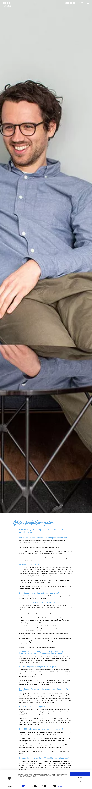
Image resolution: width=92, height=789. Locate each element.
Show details (59, 786)
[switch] (34, 786)
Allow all (80, 773)
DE (80, 3)
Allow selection (80, 777)
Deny (80, 781)
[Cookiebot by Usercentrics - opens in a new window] (9, 786)
